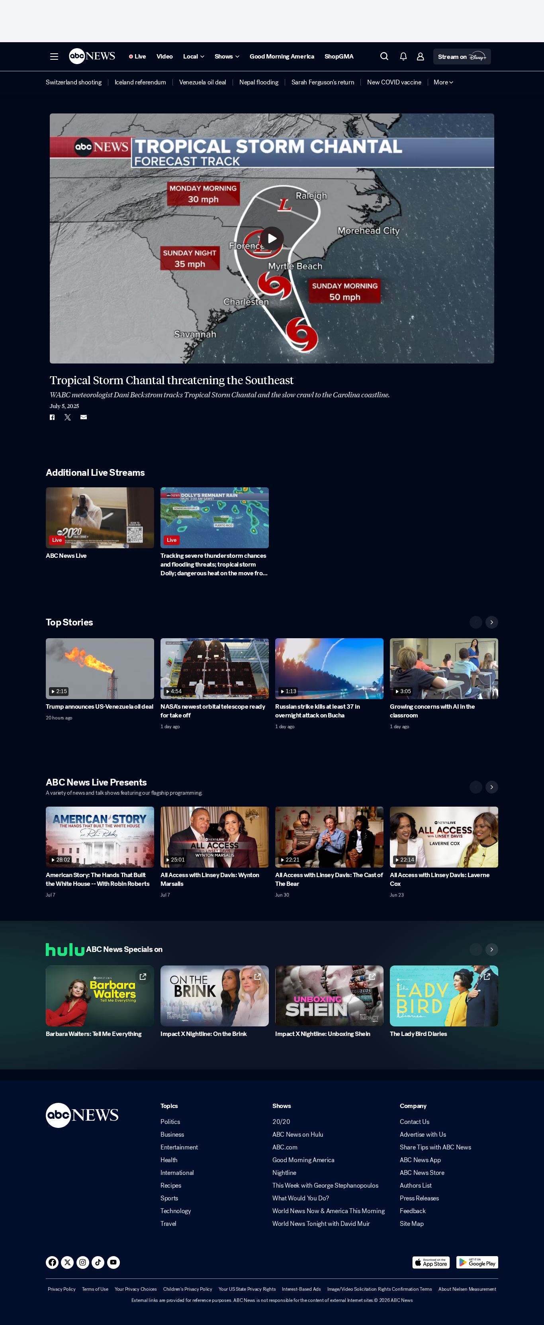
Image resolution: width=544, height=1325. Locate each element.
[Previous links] (476, 949)
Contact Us (414, 1122)
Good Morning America (303, 1160)
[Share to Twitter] (68, 417)
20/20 (281, 1122)
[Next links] (491, 949)
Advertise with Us (423, 1135)
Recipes (170, 1185)
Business (172, 1135)
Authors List (415, 1185)
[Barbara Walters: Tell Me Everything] (100, 995)
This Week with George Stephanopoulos (325, 1185)
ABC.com (284, 1147)
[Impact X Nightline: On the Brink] (214, 995)
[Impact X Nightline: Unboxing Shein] (329, 995)
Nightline (284, 1173)
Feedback (412, 1211)
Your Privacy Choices (136, 1289)
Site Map (411, 1224)
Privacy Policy (62, 1289)
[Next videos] (491, 622)
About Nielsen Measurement (467, 1289)
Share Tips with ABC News (435, 1147)
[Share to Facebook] (52, 417)
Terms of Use (95, 1289)
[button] (54, 56)
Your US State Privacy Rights (247, 1289)
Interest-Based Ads (301, 1289)
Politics (170, 1122)
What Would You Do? (300, 1198)
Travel (168, 1224)
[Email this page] (84, 417)
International (177, 1173)
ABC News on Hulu (297, 1135)
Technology (175, 1211)
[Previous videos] (476, 622)
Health (169, 1160)
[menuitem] (74, 82)
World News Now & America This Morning (328, 1211)
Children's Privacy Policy (187, 1289)
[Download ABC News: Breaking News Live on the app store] (431, 1262)
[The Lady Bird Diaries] (444, 995)
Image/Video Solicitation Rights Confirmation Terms (379, 1289)
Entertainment (179, 1147)
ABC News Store (422, 1173)
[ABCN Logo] (92, 56)
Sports (169, 1198)
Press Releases (419, 1198)
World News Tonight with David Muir (321, 1224)
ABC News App (420, 1160)
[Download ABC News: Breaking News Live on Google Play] (477, 1262)
